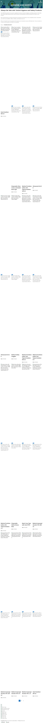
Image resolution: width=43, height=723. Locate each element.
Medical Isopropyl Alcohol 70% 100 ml (5, 693)
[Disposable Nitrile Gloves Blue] (16, 403)
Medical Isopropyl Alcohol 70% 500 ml (37, 525)
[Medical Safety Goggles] (16, 234)
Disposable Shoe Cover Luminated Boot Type (16, 188)
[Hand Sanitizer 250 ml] (37, 571)
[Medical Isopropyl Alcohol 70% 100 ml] (5, 571)
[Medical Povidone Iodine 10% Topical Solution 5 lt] (37, 234)
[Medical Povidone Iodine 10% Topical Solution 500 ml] (27, 234)
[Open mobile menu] (1, 2)
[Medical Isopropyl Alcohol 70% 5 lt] (16, 571)
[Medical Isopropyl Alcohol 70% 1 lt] (27, 571)
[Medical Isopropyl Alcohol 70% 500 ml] (37, 403)
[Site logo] (40, 1)
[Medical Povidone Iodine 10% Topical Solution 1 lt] (5, 403)
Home (2, 24)
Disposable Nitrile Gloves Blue (15, 525)
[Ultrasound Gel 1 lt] (5, 234)
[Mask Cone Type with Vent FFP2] (27, 403)
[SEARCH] (28, 1)
